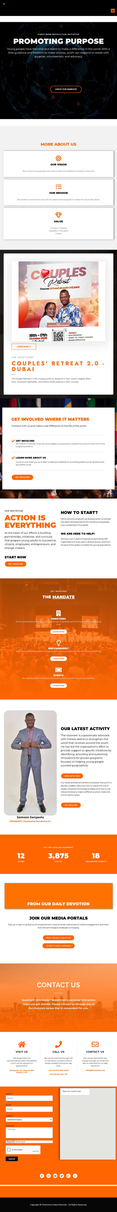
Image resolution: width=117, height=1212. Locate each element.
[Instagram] (48, 1176)
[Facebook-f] (42, 1176)
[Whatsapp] (75, 1176)
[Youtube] (55, 1176)
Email (8, 1105)
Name (9, 1094)
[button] (113, 11)
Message (10, 1126)
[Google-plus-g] (68, 1176)
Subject (9, 1116)
